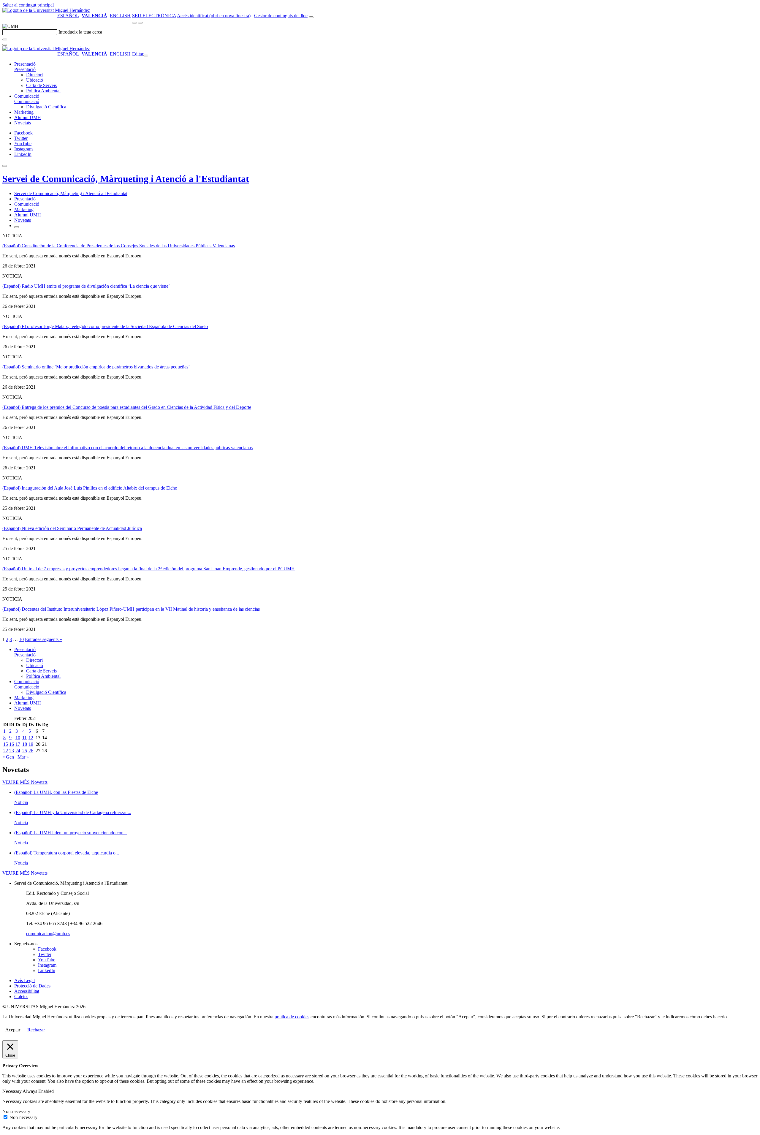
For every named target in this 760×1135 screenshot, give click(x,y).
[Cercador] (311, 17)
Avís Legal (24, 980)
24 (17, 750)
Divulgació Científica (46, 106)
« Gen (8, 756)
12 (30, 737)
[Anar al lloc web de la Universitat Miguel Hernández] (46, 10)
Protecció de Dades (32, 985)
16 (11, 744)
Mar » (23, 756)
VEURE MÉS (25, 782)
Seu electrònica (154, 15)
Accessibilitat (26, 991)
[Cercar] (4, 39)
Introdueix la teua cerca (80, 31)
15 (5, 744)
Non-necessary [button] (16, 1111)
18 (24, 744)
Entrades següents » (43, 639)
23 (11, 750)
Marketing (24, 112)
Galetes (21, 996)
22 (5, 750)
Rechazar (36, 1029)
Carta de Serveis (41, 85)
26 (30, 750)
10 (21, 639)
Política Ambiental (43, 90)
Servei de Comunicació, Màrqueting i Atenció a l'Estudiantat (125, 178)
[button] (25, 69)
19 (30, 744)
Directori (34, 74)
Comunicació (26, 96)
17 (17, 744)
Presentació (25, 64)
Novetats (22, 122)
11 (24, 737)
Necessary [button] (12, 1091)
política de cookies (292, 1016)
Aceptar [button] (12, 1029)
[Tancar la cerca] (4, 45)
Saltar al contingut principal (28, 4)
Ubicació (34, 80)
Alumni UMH (27, 117)
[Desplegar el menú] (140, 22)
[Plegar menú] (145, 55)
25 (24, 750)
